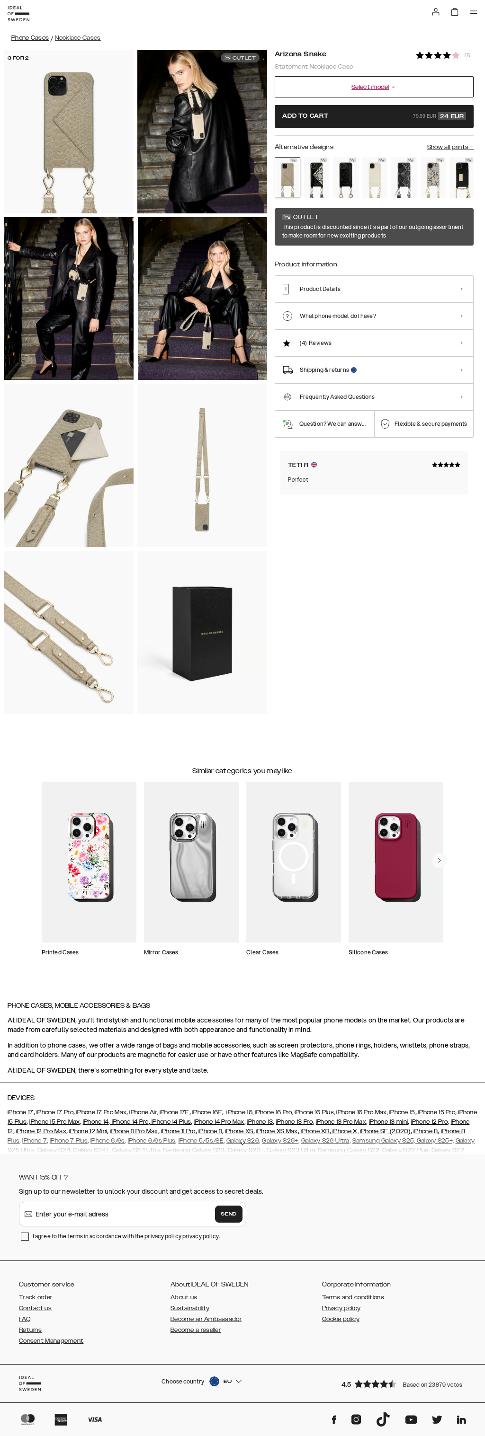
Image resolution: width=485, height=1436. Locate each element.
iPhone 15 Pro (436, 1112)
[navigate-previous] (439, 860)
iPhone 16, (239, 1112)
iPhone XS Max (277, 1131)
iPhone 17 (21, 1112)
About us (184, 1297)
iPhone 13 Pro (294, 1122)
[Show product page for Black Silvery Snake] (404, 177)
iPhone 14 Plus (170, 1122)
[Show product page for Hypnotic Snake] (317, 177)
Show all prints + (450, 147)
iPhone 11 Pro (178, 1131)
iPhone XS (239, 1131)
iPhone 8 (425, 1131)
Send (229, 1214)
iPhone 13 (260, 1122)
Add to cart (373, 116)
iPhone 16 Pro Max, (361, 1112)
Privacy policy (341, 1308)
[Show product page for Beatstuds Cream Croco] (375, 177)
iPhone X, (345, 1131)
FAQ (24, 1319)
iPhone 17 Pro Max (101, 1112)
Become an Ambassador (206, 1319)
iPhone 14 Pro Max (219, 1122)
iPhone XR (314, 1131)
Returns (30, 1330)
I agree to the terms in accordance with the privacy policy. (126, 1236)
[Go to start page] (18, 13)
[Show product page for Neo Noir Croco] (346, 177)
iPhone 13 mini (388, 1122)
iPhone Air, (143, 1112)
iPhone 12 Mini (88, 1131)
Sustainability (190, 1308)
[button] (404, 1383)
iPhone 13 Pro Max (341, 1122)
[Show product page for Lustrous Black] (462, 177)
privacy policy (200, 1236)
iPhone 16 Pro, (273, 1112)
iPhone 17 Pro (54, 1112)
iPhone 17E (174, 1112)
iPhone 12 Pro (429, 1122)
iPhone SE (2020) (385, 1131)
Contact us (35, 1308)
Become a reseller (196, 1330)
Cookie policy (340, 1319)
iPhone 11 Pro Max (134, 1131)
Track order (35, 1297)
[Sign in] (435, 11)
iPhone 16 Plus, (315, 1112)
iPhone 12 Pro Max (41, 1131)
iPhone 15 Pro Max (54, 1122)
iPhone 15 (402, 1112)
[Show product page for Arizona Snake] (287, 177)
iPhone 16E (207, 1112)
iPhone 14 (96, 1122)
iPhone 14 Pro (129, 1122)
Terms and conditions (353, 1297)
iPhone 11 (210, 1131)
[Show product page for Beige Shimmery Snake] (433, 177)
